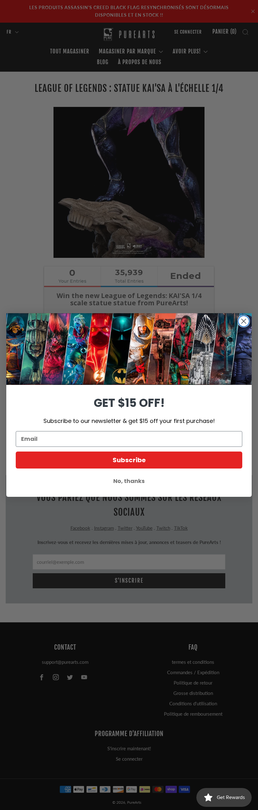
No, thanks (129, 481)
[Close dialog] (243, 321)
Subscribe (129, 460)
